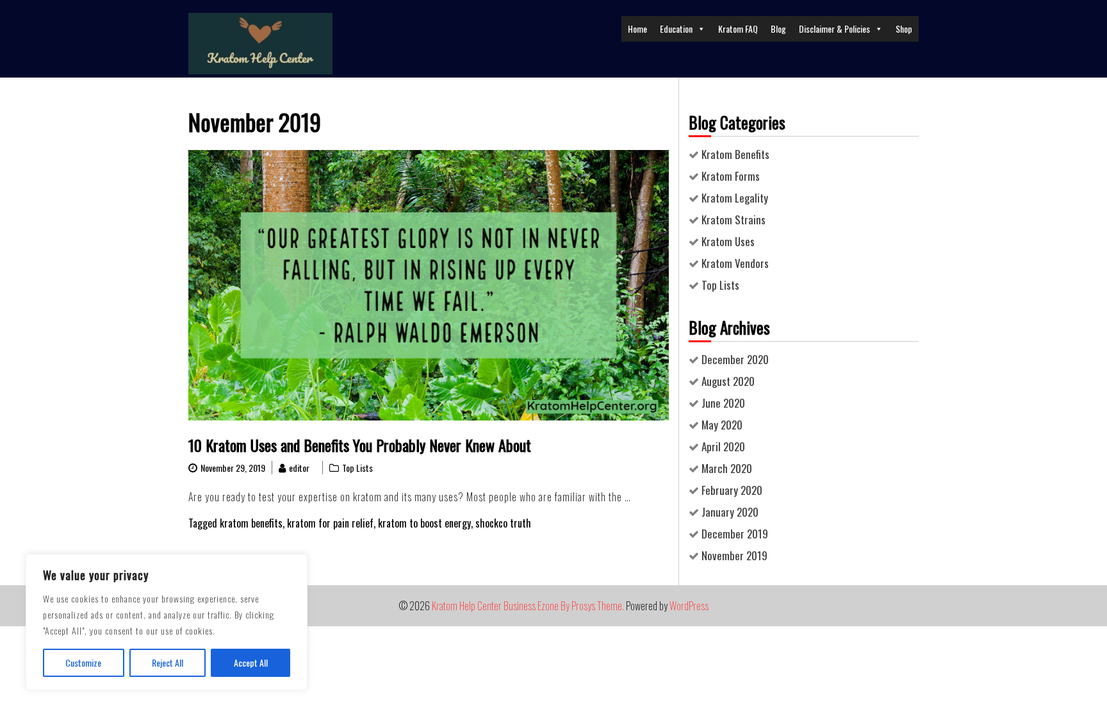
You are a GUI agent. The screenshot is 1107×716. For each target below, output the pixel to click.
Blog (778, 28)
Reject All (167, 662)
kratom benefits (251, 523)
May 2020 (721, 425)
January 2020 (729, 512)
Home (637, 28)
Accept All (251, 662)
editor (299, 467)
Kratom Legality (734, 198)
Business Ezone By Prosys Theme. (565, 605)
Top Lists (357, 467)
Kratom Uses (728, 241)
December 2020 (735, 359)
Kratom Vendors (735, 263)
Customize (83, 662)
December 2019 (734, 534)
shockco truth (503, 523)
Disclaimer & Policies (834, 28)
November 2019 (734, 555)
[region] (167, 622)
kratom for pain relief (330, 523)
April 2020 (723, 446)
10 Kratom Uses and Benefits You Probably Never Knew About (359, 444)
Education (676, 28)
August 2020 (728, 381)
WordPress (689, 605)
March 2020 (726, 468)
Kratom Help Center (467, 605)
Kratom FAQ (738, 28)
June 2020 (723, 403)
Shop (904, 28)
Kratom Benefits (735, 154)
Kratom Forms (730, 176)
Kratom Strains (733, 220)
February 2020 (731, 490)
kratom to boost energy (424, 523)
